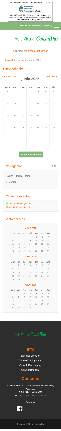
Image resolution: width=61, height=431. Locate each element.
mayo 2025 (30, 228)
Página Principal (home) (16, 60)
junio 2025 (36, 60)
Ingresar (47, 25)
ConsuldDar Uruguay (30, 365)
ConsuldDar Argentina (30, 360)
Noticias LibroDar (30, 355)
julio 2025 (30, 284)
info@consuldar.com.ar (35, 51)
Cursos (12, 182)
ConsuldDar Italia (30, 370)
